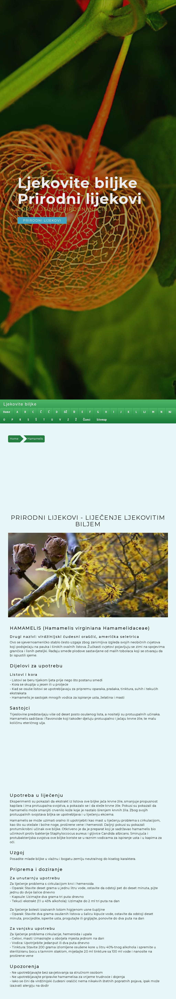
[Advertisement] (88, 478)
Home (14, 438)
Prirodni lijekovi (42, 220)
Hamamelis (35, 438)
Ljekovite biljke (20, 404)
